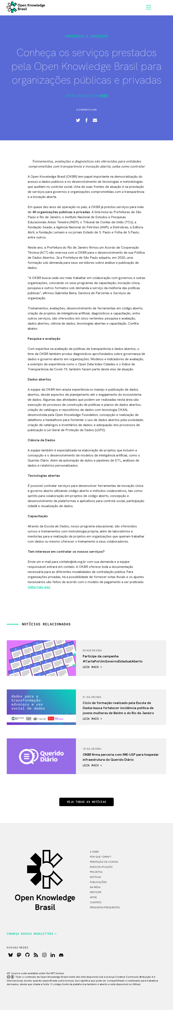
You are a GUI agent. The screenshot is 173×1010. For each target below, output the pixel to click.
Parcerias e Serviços (86, 36)
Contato (95, 902)
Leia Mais (91, 667)
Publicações (98, 882)
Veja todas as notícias (86, 802)
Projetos (96, 872)
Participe (95, 892)
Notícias (95, 877)
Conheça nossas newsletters (30, 934)
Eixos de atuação (101, 867)
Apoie (93, 897)
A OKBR (94, 851)
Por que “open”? (100, 856)
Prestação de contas (104, 862)
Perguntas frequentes (105, 907)
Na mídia (95, 887)
